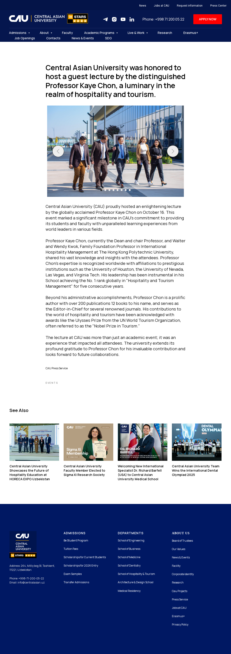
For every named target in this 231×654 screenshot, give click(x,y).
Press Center (218, 5)
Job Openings (25, 38)
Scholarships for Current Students (85, 557)
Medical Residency (129, 591)
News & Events (83, 38)
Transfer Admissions (76, 582)
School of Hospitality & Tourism (136, 574)
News (142, 5)
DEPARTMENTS (130, 533)
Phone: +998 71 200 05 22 (163, 19)
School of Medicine (129, 557)
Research (165, 33)
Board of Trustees (182, 541)
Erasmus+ (190, 33)
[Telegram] (105, 19)
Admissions (18, 33)
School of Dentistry (129, 565)
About (44, 33)
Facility (176, 566)
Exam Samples (73, 574)
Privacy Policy (180, 624)
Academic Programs (99, 33)
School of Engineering (131, 540)
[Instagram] (114, 19)
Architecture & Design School (135, 582)
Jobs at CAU (161, 5)
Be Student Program (76, 540)
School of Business (129, 549)
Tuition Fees (71, 549)
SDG (108, 38)
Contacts (53, 38)
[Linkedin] (132, 19)
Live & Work (136, 33)
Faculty (67, 33)
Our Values (178, 549)
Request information (190, 5)
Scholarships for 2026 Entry (81, 565)
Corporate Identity (183, 574)
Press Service (180, 599)
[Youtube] (123, 19)
